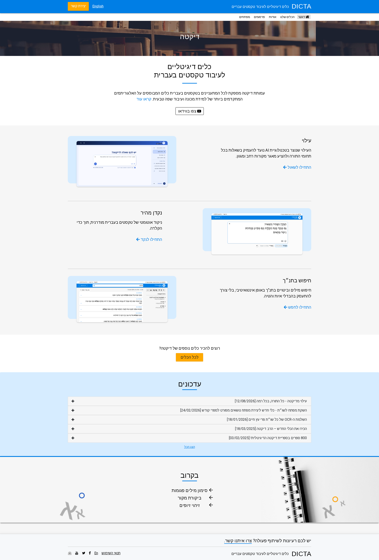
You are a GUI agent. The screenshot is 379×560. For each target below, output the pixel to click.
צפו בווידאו (187, 111)
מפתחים (244, 17)
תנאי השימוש (111, 553)
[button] (189, 401)
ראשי (302, 17)
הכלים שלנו (287, 17)
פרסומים (259, 17)
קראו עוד (143, 99)
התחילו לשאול (299, 167)
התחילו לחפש (299, 307)
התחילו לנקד (151, 239)
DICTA (301, 6)
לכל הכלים (189, 357)
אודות (272, 17)
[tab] (189, 401)
